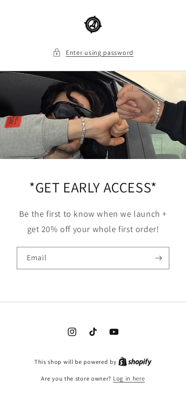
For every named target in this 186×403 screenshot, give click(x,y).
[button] (93, 53)
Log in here (129, 378)
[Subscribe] (158, 258)
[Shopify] (135, 362)
